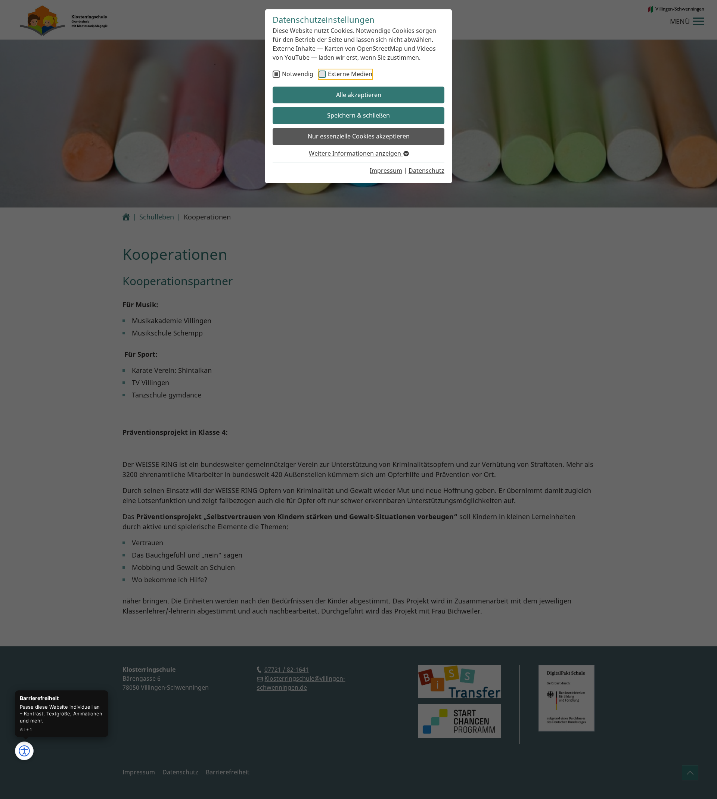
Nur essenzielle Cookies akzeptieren (359, 136)
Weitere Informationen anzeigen (356, 153)
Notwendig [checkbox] (297, 74)
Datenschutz (426, 170)
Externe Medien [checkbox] (350, 74)
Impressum (386, 170)
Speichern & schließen (358, 115)
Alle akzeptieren (358, 95)
